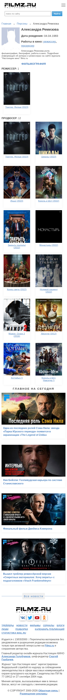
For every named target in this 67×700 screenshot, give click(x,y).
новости (21, 625)
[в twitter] (30, 618)
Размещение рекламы (33, 693)
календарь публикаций (49, 629)
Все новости (33, 596)
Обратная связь (48, 690)
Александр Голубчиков (16, 656)
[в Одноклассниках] (44, 618)
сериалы (48, 625)
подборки (21, 629)
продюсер (27, 45)
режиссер (49, 41)
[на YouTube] (37, 618)
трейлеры (8, 625)
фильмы (35, 625)
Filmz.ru (49, 645)
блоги (60, 625)
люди (5, 629)
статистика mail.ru (14, 633)
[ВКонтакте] (23, 618)
